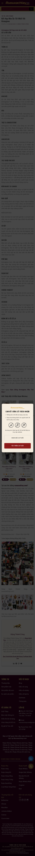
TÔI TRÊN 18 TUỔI (17, 445)
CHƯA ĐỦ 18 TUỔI (17, 438)
